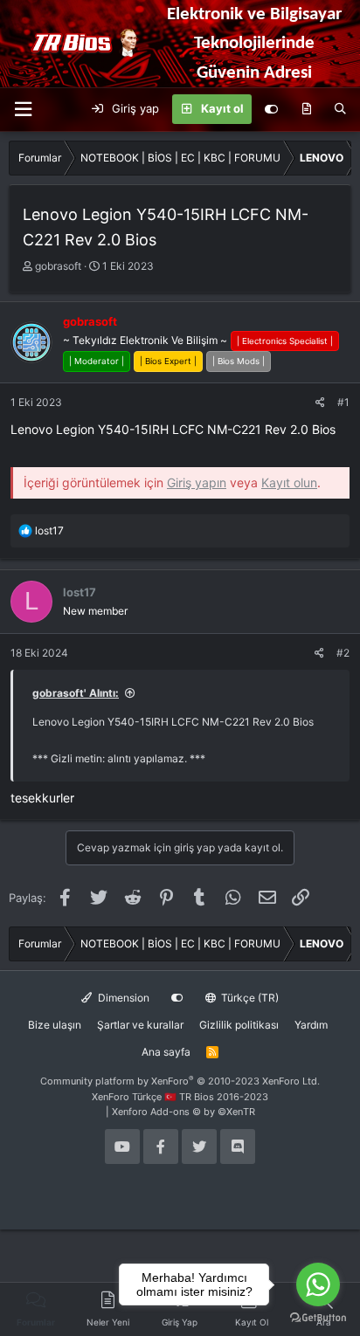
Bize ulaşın (54, 1024)
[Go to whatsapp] (318, 1284)
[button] (22, 109)
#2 (343, 652)
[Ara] (340, 109)
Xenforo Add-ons (183, 1111)
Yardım (311, 1024)
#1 (343, 402)
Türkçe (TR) (248, 997)
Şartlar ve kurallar (140, 1024)
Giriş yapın (196, 482)
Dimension (122, 997)
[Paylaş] (320, 402)
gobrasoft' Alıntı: (75, 692)
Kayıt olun (289, 482)
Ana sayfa (166, 1051)
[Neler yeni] (306, 109)
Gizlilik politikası (239, 1024)
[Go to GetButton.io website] (318, 1318)
